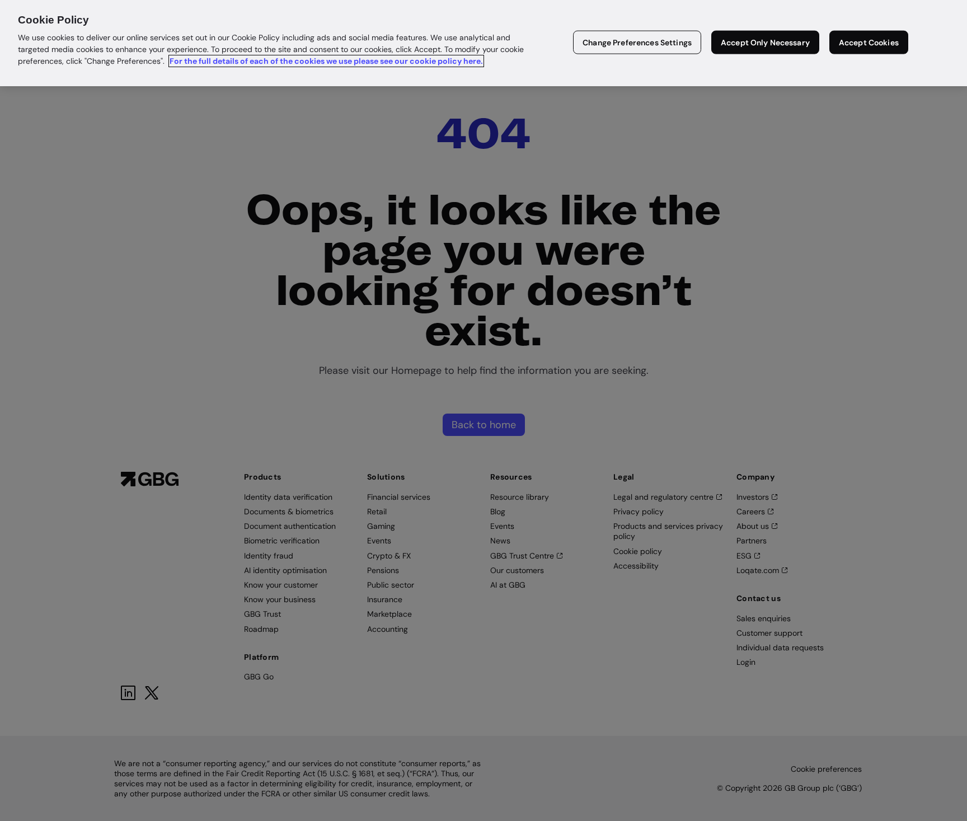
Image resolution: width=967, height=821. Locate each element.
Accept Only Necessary (765, 42)
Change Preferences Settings (637, 42)
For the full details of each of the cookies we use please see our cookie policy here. (326, 61)
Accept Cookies (869, 42)
